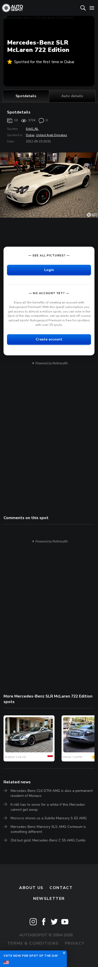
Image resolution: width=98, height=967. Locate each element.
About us (31, 888)
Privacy (75, 943)
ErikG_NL (32, 129)
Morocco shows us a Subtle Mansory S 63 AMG (49, 818)
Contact (61, 888)
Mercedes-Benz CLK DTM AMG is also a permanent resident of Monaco (52, 793)
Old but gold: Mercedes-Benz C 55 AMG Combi (48, 840)
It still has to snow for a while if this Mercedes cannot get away (48, 807)
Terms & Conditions (33, 943)
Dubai (30, 135)
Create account (49, 339)
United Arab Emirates (51, 135)
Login (49, 269)
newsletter (49, 898)
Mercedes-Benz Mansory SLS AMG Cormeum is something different (48, 829)
